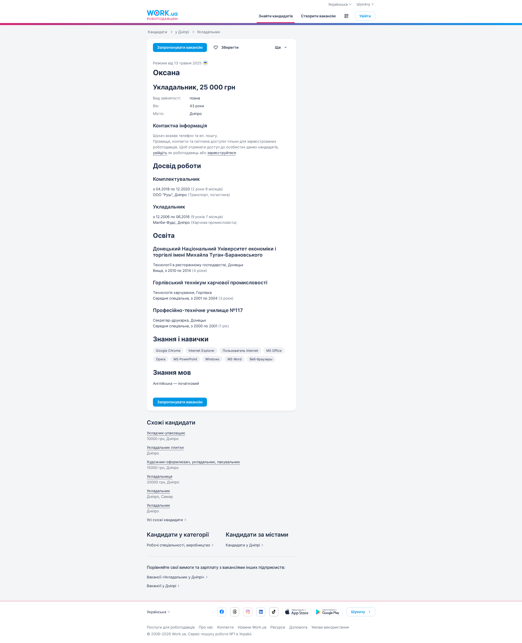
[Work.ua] (162, 15)
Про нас (206, 627)
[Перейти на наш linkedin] (260, 611)
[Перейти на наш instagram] (247, 611)
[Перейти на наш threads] (234, 611)
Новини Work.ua (252, 627)
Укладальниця (159, 476)
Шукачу (363, 4)
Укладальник (158, 491)
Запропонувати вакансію (180, 47)
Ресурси (277, 627)
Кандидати (243, 545)
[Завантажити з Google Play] (328, 611)
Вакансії (161, 586)
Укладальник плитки (165, 447)
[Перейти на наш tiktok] (273, 611)
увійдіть (160, 153)
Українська (156, 612)
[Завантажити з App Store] (296, 611)
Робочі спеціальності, (178, 545)
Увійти (365, 16)
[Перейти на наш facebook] (221, 611)
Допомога (298, 627)
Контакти (225, 627)
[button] (346, 16)
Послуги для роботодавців (171, 627)
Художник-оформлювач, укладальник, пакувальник (193, 462)
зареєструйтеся (221, 153)
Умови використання (330, 627)
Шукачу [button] (358, 612)
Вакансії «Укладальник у (175, 577)
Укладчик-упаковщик (166, 433)
